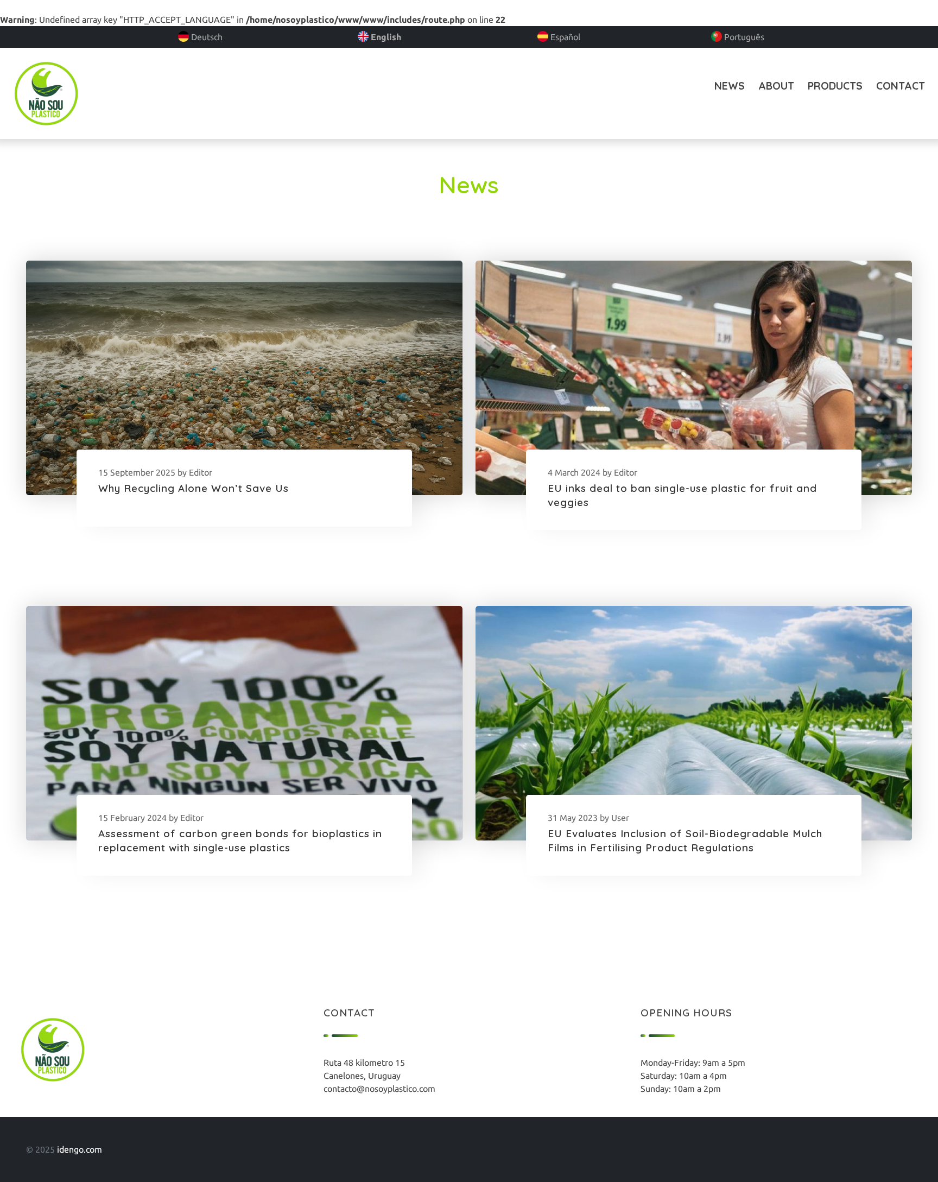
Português (743, 37)
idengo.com (79, 1149)
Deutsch (206, 37)
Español (564, 37)
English (385, 37)
